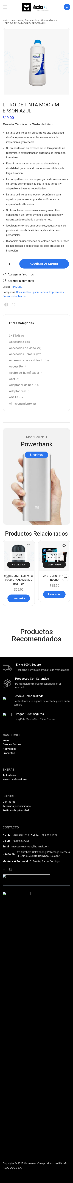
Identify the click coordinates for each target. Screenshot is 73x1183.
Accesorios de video (22, 348)
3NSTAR (14, 335)
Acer (12, 379)
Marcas (22, 296)
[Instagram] (10, 869)
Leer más (19, 598)
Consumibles (48, 20)
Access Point (17, 366)
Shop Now (36, 454)
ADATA (13, 397)
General (44, 292)
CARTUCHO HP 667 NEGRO (54, 577)
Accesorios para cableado (26, 360)
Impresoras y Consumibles (25, 20)
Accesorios (16, 342)
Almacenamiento (20, 403)
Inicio (5, 20)
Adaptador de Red (21, 385)
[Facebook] (4, 869)
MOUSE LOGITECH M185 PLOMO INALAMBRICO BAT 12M (18, 579)
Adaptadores (17, 391)
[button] (5, 7)
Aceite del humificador (24, 372)
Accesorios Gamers (22, 354)
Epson (35, 292)
